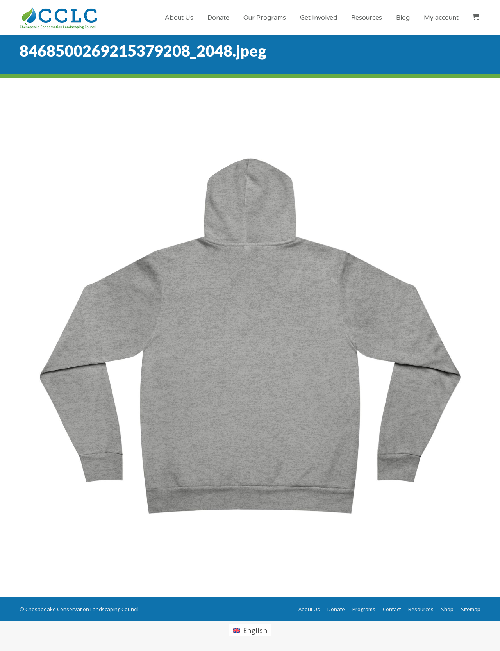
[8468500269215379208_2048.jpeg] (250, 335)
